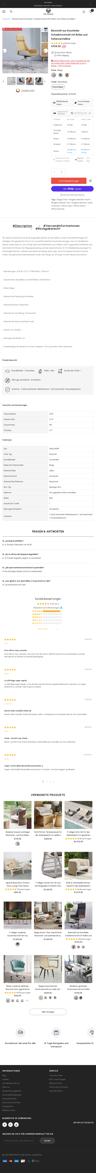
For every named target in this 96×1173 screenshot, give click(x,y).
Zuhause (6, 19)
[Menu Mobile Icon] (3, 11)
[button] (57, 43)
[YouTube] (16, 1124)
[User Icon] (83, 11)
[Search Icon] (11, 11)
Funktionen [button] (7, 440)
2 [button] (46, 782)
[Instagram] (10, 1124)
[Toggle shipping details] (90, 113)
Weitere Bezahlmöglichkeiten (72, 195)
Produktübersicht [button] (9, 360)
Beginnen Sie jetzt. (80, 159)
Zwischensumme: (59, 94)
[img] (10, 639)
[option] (25, 50)
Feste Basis (57, 87)
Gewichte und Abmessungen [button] (14, 405)
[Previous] (4, 50)
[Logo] (48, 11)
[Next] (46, 50)
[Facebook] (4, 1124)
